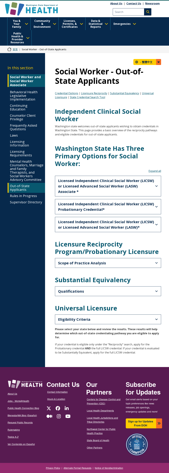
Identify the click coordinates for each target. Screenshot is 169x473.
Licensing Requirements (21, 153)
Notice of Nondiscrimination (109, 468)
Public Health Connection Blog (23, 408)
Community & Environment (42, 24)
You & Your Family (16, 24)
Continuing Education (18, 107)
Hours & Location (56, 399)
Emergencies (122, 24)
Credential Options (66, 93)
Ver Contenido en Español (21, 444)
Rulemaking (14, 429)
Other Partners (94, 447)
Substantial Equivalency (124, 93)
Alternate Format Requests (77, 468)
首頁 (15, 49)
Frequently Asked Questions (23, 127)
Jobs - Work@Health (18, 401)
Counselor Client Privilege (23, 117)
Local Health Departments (100, 410)
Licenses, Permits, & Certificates (70, 24)
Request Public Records (20, 422)
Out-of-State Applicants (20, 188)
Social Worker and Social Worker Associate (25, 81)
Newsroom (152, 3)
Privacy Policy (53, 468)
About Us (116, 3)
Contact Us (133, 3)
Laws (14, 135)
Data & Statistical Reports (95, 24)
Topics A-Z (13, 436)
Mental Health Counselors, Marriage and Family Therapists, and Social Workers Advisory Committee (26, 170)
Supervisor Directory (26, 202)
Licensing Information (19, 143)
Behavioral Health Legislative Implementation (24, 96)
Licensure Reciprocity (94, 93)
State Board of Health (98, 440)
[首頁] (34, 9)
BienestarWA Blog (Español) (22, 415)
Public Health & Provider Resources (17, 38)
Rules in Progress (23, 196)
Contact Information (57, 391)
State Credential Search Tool (87, 97)
